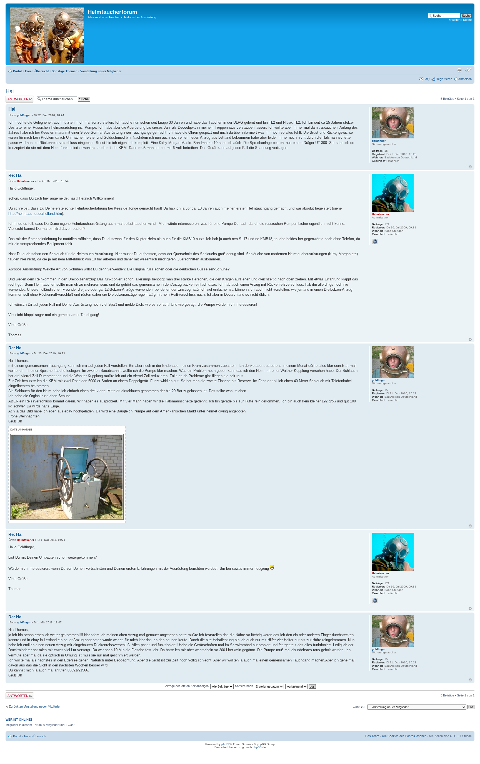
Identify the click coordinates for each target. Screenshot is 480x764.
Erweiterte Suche (460, 19)
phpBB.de (259, 747)
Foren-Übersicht (37, 71)
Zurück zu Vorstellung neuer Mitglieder (35, 706)
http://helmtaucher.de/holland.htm (35, 213)
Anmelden (465, 79)
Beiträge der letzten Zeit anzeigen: (187, 686)
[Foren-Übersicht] (47, 34)
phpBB (225, 744)
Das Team (372, 736)
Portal (17, 71)
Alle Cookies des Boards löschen (404, 736)
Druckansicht (459, 70)
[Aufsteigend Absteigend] (300, 686)
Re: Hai (15, 175)
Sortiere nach (244, 686)
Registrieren (444, 79)
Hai (10, 91)
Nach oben (470, 166)
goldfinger (24, 115)
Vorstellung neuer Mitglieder (100, 71)
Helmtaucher (25, 181)
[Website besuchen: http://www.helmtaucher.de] (375, 241)
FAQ (427, 79)
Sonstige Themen (65, 71)
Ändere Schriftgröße (468, 70)
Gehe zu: (359, 706)
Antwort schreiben (18, 97)
